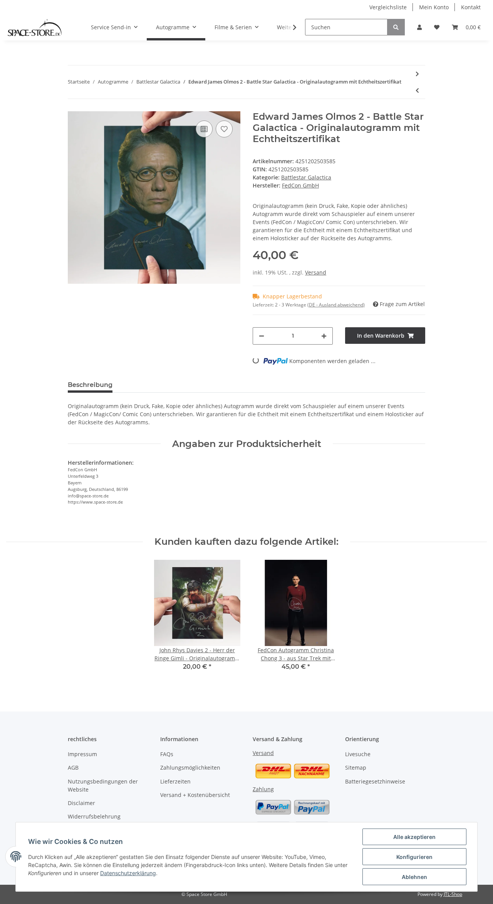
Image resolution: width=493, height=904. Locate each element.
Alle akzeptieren (414, 837)
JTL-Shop (453, 894)
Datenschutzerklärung (128, 873)
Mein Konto (434, 7)
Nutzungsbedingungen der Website (103, 785)
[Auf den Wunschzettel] (224, 129)
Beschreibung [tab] (90, 384)
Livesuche (358, 754)
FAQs (166, 754)
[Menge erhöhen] (323, 336)
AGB (73, 767)
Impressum (82, 754)
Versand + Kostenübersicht (195, 795)
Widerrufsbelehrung (94, 816)
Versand (315, 272)
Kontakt (471, 7)
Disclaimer (81, 803)
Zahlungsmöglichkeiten (190, 767)
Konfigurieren (414, 857)
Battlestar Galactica (306, 177)
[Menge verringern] (261, 336)
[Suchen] (396, 27)
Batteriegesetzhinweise (375, 781)
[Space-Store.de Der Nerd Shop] (34, 27)
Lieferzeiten (175, 781)
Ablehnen (414, 877)
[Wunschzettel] (437, 27)
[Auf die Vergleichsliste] (204, 129)
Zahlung (263, 789)
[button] (419, 27)
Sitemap (355, 767)
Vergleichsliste (388, 7)
